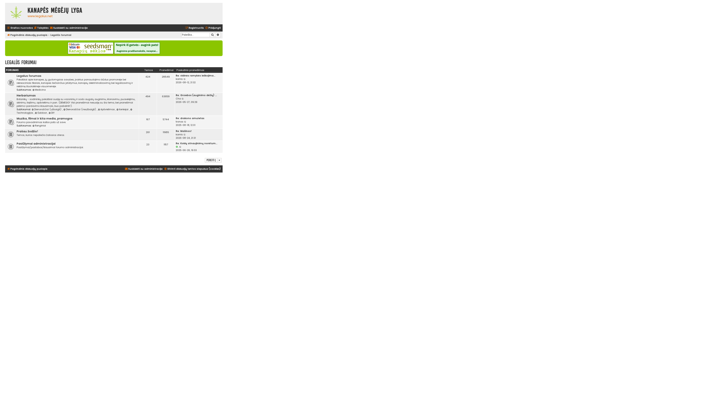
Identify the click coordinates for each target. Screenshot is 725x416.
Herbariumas (26, 95)
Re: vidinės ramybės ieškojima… (195, 75)
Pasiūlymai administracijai (36, 144)
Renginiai (40, 125)
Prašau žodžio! (27, 131)
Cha (178, 98)
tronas (179, 121)
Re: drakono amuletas (190, 118)
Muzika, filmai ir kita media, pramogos (44, 118)
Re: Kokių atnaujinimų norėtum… (196, 143)
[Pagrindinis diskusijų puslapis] (15, 13)
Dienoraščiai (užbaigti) (48, 109)
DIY (53, 112)
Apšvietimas (108, 109)
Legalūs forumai (20, 62)
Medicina (40, 89)
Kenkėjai (124, 109)
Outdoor (42, 112)
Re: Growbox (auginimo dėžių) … (196, 95)
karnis (179, 79)
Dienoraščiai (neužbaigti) (81, 109)
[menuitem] (41, 28)
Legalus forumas (29, 76)
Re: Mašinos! (184, 131)
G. (177, 146)
